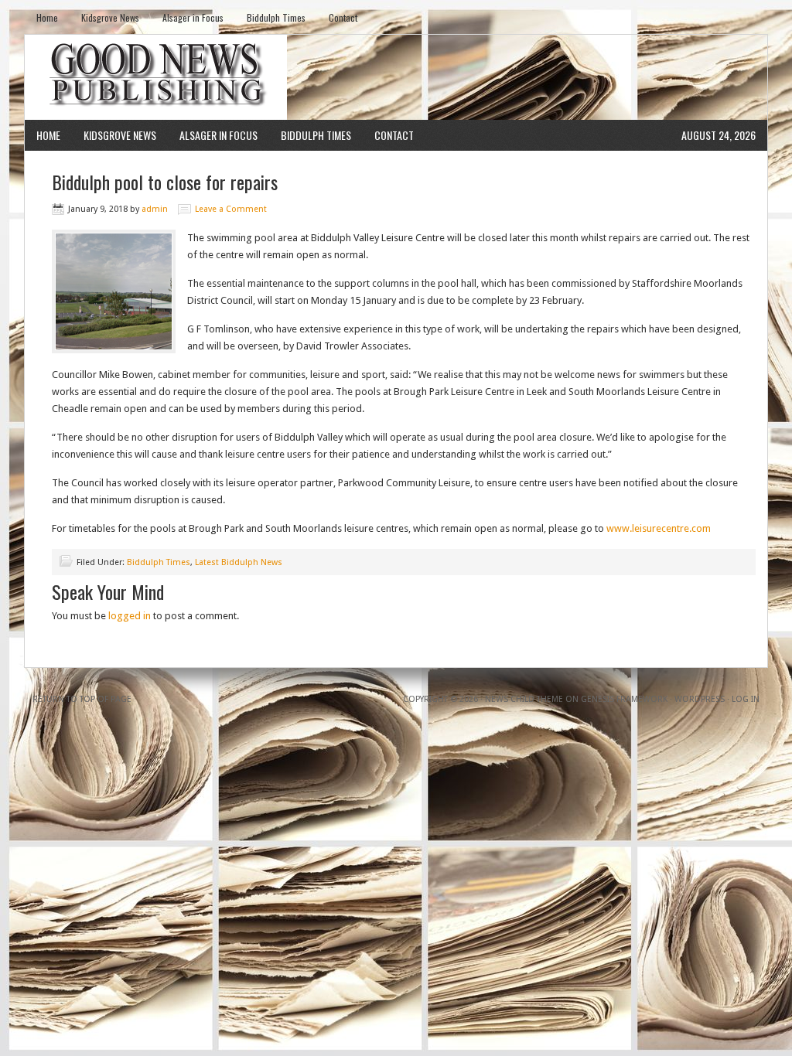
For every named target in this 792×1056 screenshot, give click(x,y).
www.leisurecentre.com (658, 528)
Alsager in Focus (193, 17)
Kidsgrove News (110, 17)
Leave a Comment (231, 209)
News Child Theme (524, 699)
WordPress (699, 699)
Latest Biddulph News (238, 562)
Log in (746, 699)
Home (47, 17)
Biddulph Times (276, 17)
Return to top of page (81, 699)
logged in (129, 616)
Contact (343, 17)
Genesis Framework (624, 699)
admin (155, 209)
